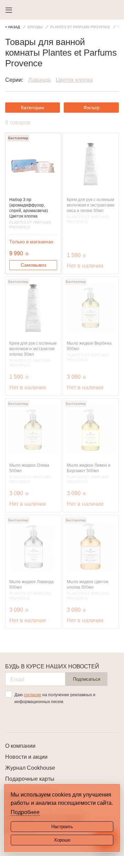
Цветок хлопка (74, 80)
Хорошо (62, 840)
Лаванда (39, 80)
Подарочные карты (29, 779)
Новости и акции (26, 757)
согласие (32, 694)
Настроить (62, 826)
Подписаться (86, 679)
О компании (20, 746)
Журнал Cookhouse (30, 768)
